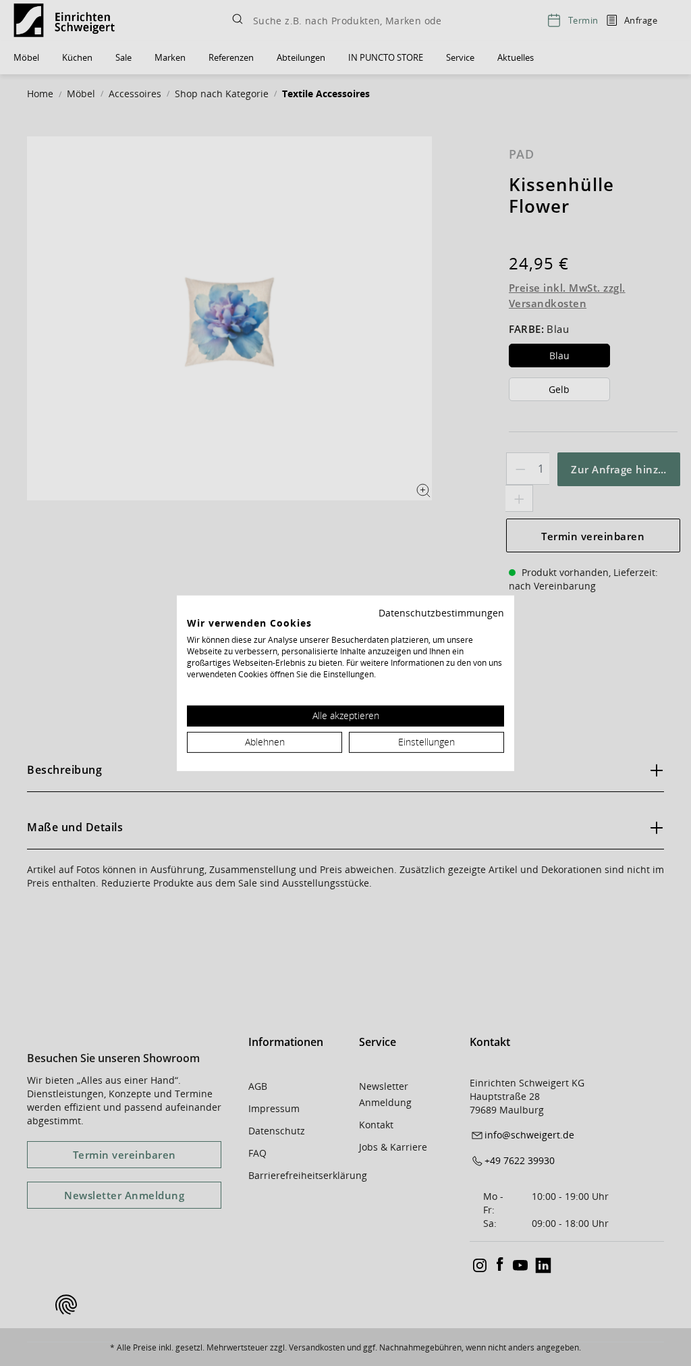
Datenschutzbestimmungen (441, 612)
